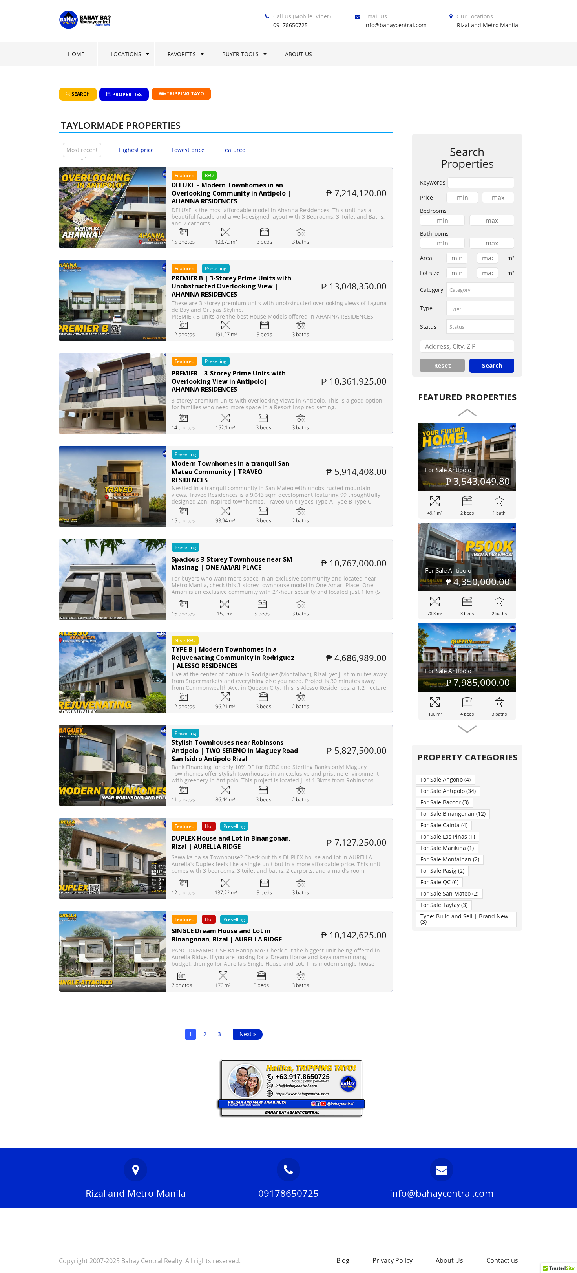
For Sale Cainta (443, 825)
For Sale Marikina (447, 848)
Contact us (502, 1260)
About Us (449, 1260)
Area (426, 258)
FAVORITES (182, 54)
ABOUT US (298, 54)
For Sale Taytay (443, 905)
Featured (234, 150)
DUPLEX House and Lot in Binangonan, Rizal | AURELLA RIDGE (231, 842)
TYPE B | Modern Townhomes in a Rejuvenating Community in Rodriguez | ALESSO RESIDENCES (233, 657)
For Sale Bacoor (444, 802)
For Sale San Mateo (449, 893)
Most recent (82, 150)
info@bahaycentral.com (395, 25)
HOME (76, 54)
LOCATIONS (126, 54)
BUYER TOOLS (240, 54)
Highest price (136, 150)
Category (431, 289)
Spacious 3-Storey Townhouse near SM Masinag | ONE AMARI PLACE (232, 563)
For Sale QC (439, 882)
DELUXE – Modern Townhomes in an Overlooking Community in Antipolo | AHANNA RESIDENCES (231, 193)
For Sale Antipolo (448, 470)
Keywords (433, 182)
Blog (342, 1260)
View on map (112, 197)
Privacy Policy (392, 1260)
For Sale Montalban (449, 859)
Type (426, 308)
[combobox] (480, 289)
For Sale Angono (445, 779)
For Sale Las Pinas (447, 836)
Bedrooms (433, 210)
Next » (247, 1034)
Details (112, 218)
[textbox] (480, 289)
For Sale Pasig (442, 870)
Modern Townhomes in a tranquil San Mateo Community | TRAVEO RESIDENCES (230, 472)
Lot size (430, 273)
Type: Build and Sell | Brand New (464, 918)
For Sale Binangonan (453, 813)
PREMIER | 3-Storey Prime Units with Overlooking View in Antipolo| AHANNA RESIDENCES (229, 381)
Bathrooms (434, 233)
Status (428, 326)
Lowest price (188, 150)
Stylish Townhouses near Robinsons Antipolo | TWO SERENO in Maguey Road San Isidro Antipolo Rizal (235, 750)
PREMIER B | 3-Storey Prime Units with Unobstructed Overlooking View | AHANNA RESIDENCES (231, 286)
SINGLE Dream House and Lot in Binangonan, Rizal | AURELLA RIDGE (227, 935)
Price (426, 197)
